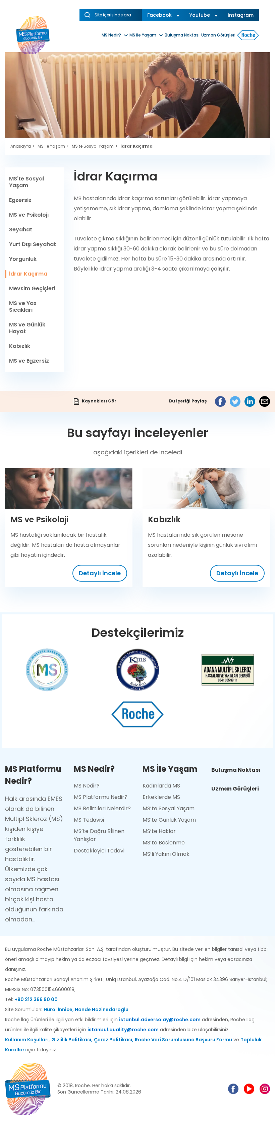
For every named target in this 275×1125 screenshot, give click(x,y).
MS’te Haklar (159, 831)
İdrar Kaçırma (136, 146)
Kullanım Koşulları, (27, 1039)
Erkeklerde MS (161, 797)
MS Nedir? (111, 35)
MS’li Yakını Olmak (166, 854)
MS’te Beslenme (164, 842)
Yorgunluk (23, 259)
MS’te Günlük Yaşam (169, 820)
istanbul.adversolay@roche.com (160, 1019)
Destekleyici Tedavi (99, 850)
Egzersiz (20, 200)
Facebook (159, 15)
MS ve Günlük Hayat (27, 328)
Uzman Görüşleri (218, 35)
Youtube (199, 15)
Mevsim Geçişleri (32, 288)
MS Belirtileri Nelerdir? (102, 808)
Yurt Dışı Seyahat (32, 244)
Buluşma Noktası (182, 35)
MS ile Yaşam (142, 35)
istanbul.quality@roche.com (123, 1029)
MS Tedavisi (89, 820)
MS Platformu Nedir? (100, 797)
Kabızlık (19, 346)
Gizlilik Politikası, (72, 1039)
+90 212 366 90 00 (36, 999)
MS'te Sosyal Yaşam (26, 182)
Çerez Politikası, (113, 1039)
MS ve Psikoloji (29, 215)
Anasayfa (20, 146)
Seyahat (20, 229)
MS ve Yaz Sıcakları (23, 306)
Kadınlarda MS (161, 786)
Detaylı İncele (100, 573)
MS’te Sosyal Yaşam (93, 146)
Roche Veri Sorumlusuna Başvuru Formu (183, 1039)
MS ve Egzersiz (29, 361)
